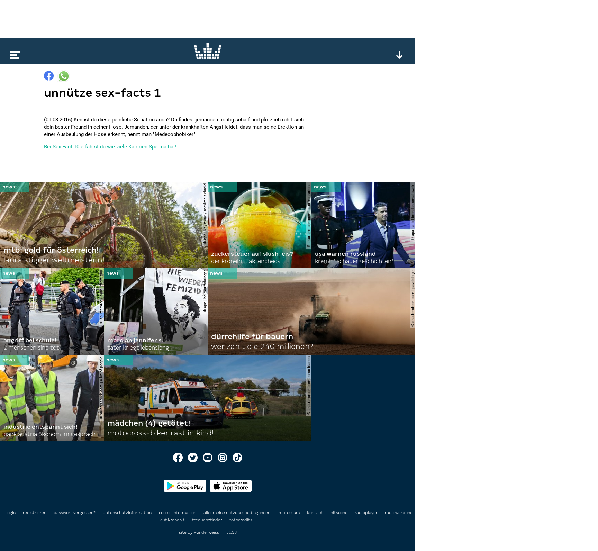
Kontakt (315, 512)
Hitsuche (339, 512)
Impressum (289, 512)
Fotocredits (240, 519)
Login (11, 512)
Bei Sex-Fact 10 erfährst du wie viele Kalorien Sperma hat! (110, 147)
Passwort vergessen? (75, 512)
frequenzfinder (207, 519)
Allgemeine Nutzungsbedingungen (237, 512)
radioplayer (367, 512)
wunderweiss (206, 532)
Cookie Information (178, 512)
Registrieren (34, 512)
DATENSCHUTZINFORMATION (128, 512)
